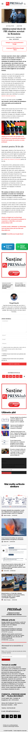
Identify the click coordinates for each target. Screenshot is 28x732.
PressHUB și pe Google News (14, 234)
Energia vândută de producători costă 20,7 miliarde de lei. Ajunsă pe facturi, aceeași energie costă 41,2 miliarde (18, 419)
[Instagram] (7, 716)
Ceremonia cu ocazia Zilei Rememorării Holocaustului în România (7, 286)
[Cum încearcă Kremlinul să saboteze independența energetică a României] (5, 426)
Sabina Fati (6, 541)
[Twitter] (7, 376)
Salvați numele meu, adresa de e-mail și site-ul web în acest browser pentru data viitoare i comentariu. (13, 349)
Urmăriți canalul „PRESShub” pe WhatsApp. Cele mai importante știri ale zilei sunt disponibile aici (13, 228)
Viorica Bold (6, 570)
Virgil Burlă (18, 37)
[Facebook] (3, 376)
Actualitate (10, 25)
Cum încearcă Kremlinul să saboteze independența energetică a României (17, 426)
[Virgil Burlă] (14, 297)
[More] (24, 376)
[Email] (20, 376)
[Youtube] (19, 716)
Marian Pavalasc (7, 515)
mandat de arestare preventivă (11, 159)
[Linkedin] (13, 376)
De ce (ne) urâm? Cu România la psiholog (20, 285)
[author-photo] (2, 515)
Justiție (19, 25)
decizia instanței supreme (8, 96)
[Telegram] (11, 716)
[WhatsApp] (10, 376)
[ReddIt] (17, 376)
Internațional (5, 639)
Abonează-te (5, 473)
